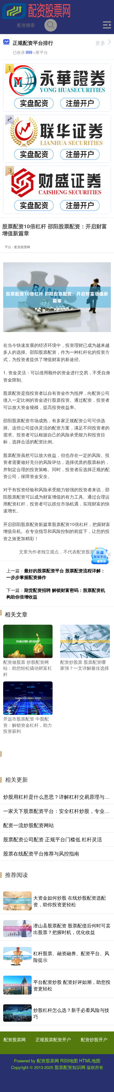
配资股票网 (14, 1039)
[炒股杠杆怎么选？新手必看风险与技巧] (17, 1013)
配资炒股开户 (94, 1039)
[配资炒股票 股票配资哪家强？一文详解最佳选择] (85, 640)
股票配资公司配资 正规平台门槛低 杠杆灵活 (52, 839)
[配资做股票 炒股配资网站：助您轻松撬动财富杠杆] (28, 640)
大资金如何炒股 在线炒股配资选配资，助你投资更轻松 (69, 901)
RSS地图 (69, 1060)
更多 (100, 42)
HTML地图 (89, 1060)
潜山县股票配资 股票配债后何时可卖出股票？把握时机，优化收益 (72, 928)
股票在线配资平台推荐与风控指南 (41, 853)
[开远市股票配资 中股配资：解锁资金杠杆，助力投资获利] (28, 697)
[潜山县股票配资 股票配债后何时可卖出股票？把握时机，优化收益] (17, 928)
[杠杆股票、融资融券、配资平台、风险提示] (17, 956)
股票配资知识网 (70, 1067)
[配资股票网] (36, 10)
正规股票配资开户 (53, 1039)
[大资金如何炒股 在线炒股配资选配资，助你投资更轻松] (17, 900)
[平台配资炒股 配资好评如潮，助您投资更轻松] (17, 985)
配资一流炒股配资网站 (28, 825)
